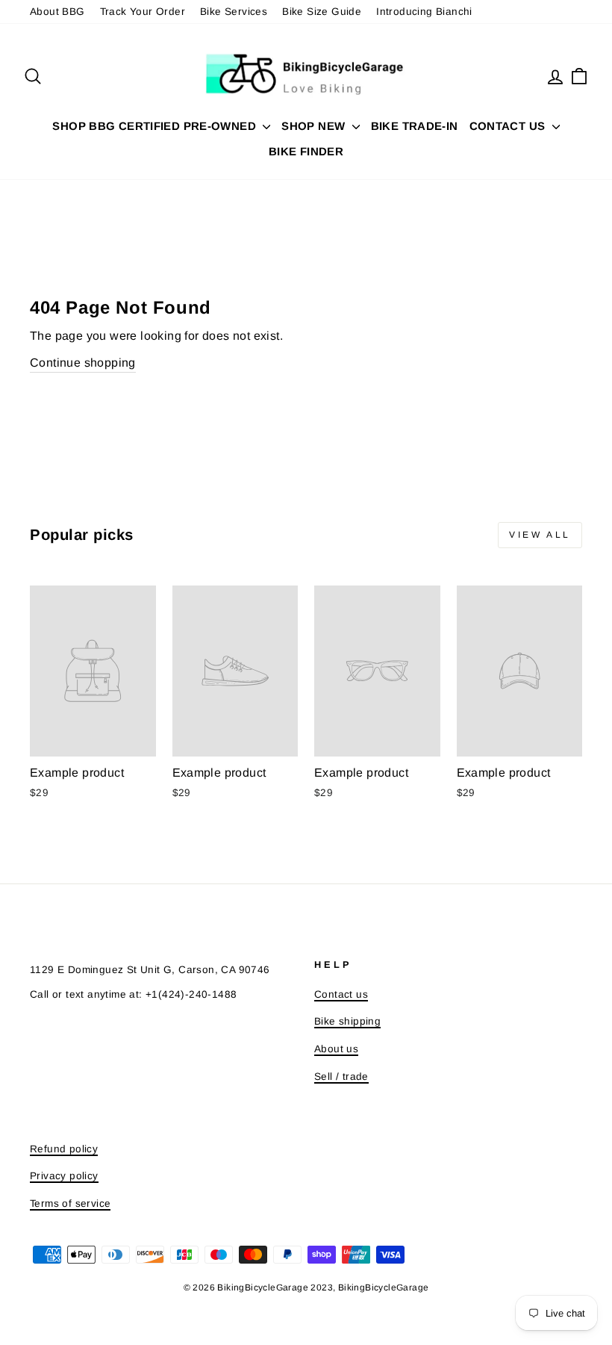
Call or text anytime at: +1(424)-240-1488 (133, 994)
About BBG (57, 11)
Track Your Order (142, 11)
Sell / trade (341, 1076)
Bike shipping (347, 1021)
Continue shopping (83, 362)
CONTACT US (509, 125)
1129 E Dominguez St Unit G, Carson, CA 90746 (150, 969)
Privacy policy (64, 1175)
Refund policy (64, 1149)
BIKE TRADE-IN (414, 125)
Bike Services (233, 11)
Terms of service (70, 1203)
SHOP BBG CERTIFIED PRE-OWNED (155, 125)
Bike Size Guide (321, 11)
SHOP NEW (314, 125)
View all (540, 534)
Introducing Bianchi (424, 11)
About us (336, 1048)
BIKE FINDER (306, 151)
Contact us (341, 994)
